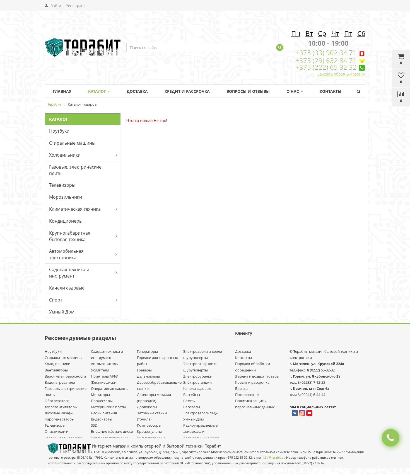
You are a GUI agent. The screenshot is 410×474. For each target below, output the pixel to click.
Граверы (144, 370)
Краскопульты (149, 431)
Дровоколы (147, 406)
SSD (94, 425)
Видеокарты (101, 419)
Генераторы (147, 351)
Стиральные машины (72, 143)
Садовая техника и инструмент (69, 272)
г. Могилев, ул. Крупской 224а (317, 363)
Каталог (97, 91)
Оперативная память (109, 388)
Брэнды (241, 388)
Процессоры (102, 400)
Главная (62, 91)
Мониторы (100, 394)
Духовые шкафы (59, 412)
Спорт (55, 300)
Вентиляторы (56, 370)
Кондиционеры (66, 221)
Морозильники (65, 197)
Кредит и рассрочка (252, 382)
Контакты (330, 91)
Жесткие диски (103, 382)
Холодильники (65, 155)
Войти (55, 5)
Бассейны (191, 394)
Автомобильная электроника (66, 254)
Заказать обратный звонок (341, 74)
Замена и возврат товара (257, 376)
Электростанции (197, 382)
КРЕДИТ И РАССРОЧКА (187, 91)
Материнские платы (108, 406)
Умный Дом (61, 312)
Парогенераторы (59, 419)
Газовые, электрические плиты (75, 170)
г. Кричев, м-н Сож (307, 388)
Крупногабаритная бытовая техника (69, 236)
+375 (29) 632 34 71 (326, 60)
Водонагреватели (60, 382)
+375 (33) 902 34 (322, 52)
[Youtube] (309, 413)
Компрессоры (149, 425)
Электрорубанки (197, 376)
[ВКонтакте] (295, 413)
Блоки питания (104, 412)
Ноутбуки (59, 131)
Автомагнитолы (105, 363)
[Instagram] (302, 413)
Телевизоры (62, 185)
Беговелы (191, 406)
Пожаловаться (247, 394)
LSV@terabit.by (274, 458)
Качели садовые (67, 288)
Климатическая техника (75, 209)
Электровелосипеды (200, 412)
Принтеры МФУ (104, 376)
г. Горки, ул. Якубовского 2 (314, 376)
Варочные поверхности (65, 376)
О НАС (292, 91)
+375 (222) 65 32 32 (326, 67)
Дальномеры (148, 376)
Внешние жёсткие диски (112, 431)
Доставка (137, 91)
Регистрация (77, 5)
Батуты (189, 400)
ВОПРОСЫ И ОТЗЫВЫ (248, 91)
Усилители (100, 370)
